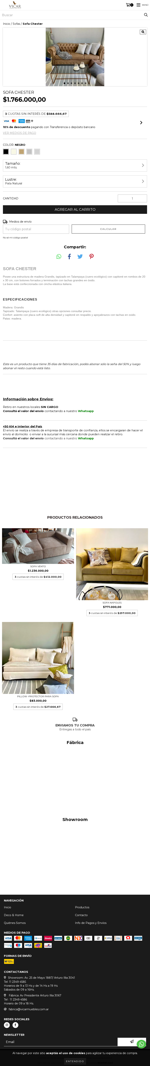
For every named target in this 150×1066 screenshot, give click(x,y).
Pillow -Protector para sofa (38, 696)
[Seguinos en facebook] (15, 1025)
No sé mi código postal (15, 237)
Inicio (6, 24)
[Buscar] (146, 15)
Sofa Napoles (112, 602)
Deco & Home (14, 915)
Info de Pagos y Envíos (90, 923)
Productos (82, 907)
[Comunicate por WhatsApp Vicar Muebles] (141, 1044)
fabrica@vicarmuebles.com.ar (29, 1009)
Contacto (81, 915)
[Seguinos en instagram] (7, 1025)
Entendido (75, 1061)
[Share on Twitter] (80, 257)
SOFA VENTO (38, 566)
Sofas (16, 24)
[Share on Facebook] (69, 257)
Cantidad (10, 198)
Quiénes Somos (15, 923)
